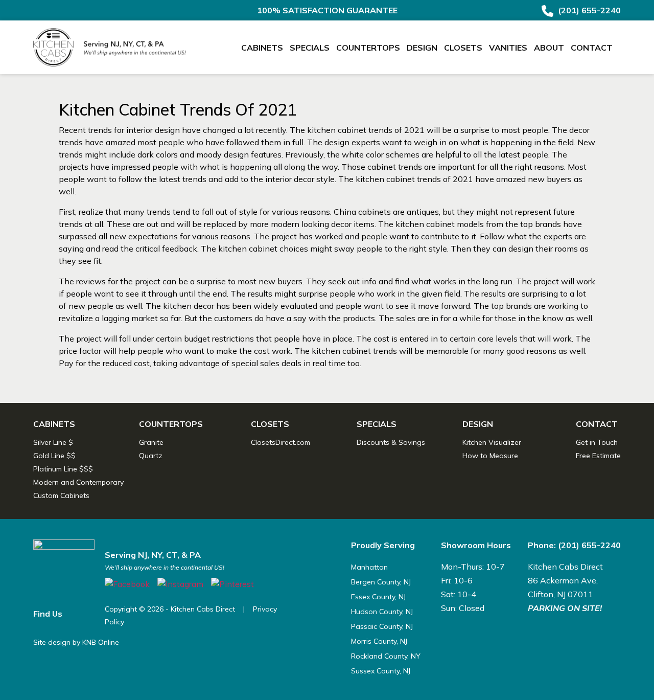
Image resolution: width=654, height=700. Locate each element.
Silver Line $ (53, 442)
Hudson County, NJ (382, 611)
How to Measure (490, 455)
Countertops (368, 47)
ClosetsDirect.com (280, 442)
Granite (151, 442)
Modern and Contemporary (78, 482)
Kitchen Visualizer (491, 442)
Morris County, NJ (379, 641)
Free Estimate (598, 455)
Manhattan (369, 567)
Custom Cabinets (61, 495)
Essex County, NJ (378, 596)
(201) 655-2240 (588, 10)
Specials (310, 47)
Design (422, 47)
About (549, 47)
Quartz (150, 455)
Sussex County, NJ (380, 670)
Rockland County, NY (386, 656)
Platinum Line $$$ (63, 468)
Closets (463, 47)
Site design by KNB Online (76, 642)
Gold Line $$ (54, 455)
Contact (592, 47)
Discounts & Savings (391, 442)
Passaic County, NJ (382, 626)
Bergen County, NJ (381, 581)
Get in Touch (597, 442)
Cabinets (262, 47)
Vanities (508, 47)
